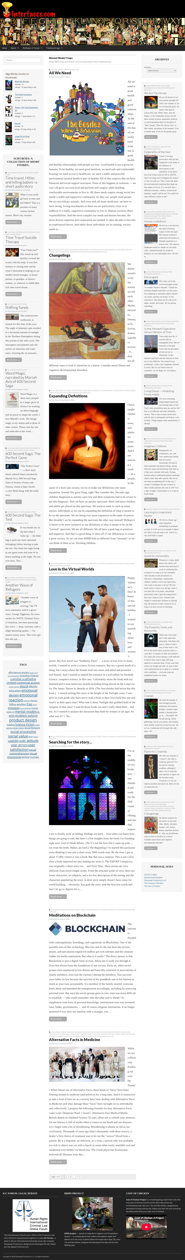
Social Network (32, 727)
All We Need (60, 72)
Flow (86, 737)
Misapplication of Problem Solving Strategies (106, 910)
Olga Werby (11, 190)
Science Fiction (25, 724)
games (35, 705)
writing (25, 757)
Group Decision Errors (30, 448)
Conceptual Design (75, 737)
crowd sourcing (14, 687)
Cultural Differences (16, 232)
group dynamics (25, 708)
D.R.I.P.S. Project (150, 874)
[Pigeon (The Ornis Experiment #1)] (10, 111)
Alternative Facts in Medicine (74, 1039)
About (13, 48)
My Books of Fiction (31, 48)
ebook (24, 686)
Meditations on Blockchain (72, 915)
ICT (13, 712)
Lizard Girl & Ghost (22, 136)
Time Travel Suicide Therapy (21, 239)
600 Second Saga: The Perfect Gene (22, 455)
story (30, 736)
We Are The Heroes (155, 93)
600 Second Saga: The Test (22, 517)
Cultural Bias (13, 448)
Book (148, 147)
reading (11, 724)
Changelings (59, 255)
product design (23, 720)
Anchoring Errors (59, 910)
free (29, 704)
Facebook (27, 701)
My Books (31, 232)
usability (13, 741)
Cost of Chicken (158, 1211)
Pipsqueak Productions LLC (155, 880)
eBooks (33, 686)
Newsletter (74, 70)
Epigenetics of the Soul (157, 151)
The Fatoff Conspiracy (23, 94)
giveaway (14, 708)
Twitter (35, 737)
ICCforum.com (23, 1247)
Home (4, 48)
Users (68, 566)
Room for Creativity (155, 751)
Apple (32, 673)
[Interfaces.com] (92, 22)
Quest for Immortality (156, 555)
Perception (85, 252)
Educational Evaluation (153, 877)
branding (25, 675)
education (15, 690)
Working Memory (152, 748)
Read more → (13, 222)
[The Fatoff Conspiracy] (10, 98)
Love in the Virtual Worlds (71, 569)
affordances (14, 672)
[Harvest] (9, 127)
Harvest (17, 123)
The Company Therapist (153, 883)
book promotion (81, 250)
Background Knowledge (62, 250)
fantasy (34, 700)
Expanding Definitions (68, 396)
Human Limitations (155, 221)
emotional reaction (23, 697)
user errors (19, 745)
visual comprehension (22, 751)
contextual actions (28, 682)
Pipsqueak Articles (15, 173)
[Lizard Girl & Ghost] (10, 140)
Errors (147, 216)
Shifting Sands (16, 307)
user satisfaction (22, 747)
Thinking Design (53, 48)
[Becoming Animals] (10, 85)
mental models (26, 711)
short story (15, 234)
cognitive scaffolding (23, 679)
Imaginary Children (155, 446)
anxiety (25, 672)
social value (18, 735)
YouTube (34, 757)
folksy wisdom (17, 704)
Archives (147, 67)
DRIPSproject (69, 1245)
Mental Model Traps (60, 70)
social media (18, 728)
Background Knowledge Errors (105, 1032)
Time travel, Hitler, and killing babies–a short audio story (21, 182)
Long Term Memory (170, 321)
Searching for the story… (70, 742)
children (34, 675)
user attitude (28, 740)
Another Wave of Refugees (19, 587)
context (11, 682)
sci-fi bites (28, 173)
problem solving (26, 715)
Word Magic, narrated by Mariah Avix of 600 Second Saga (21, 379)
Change (148, 695)
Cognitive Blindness (75, 563)
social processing (23, 731)
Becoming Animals (22, 81)
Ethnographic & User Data (113, 250)
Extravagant (151, 277)
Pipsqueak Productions (13, 1244)
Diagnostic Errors (91, 390)
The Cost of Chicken (152, 886)
